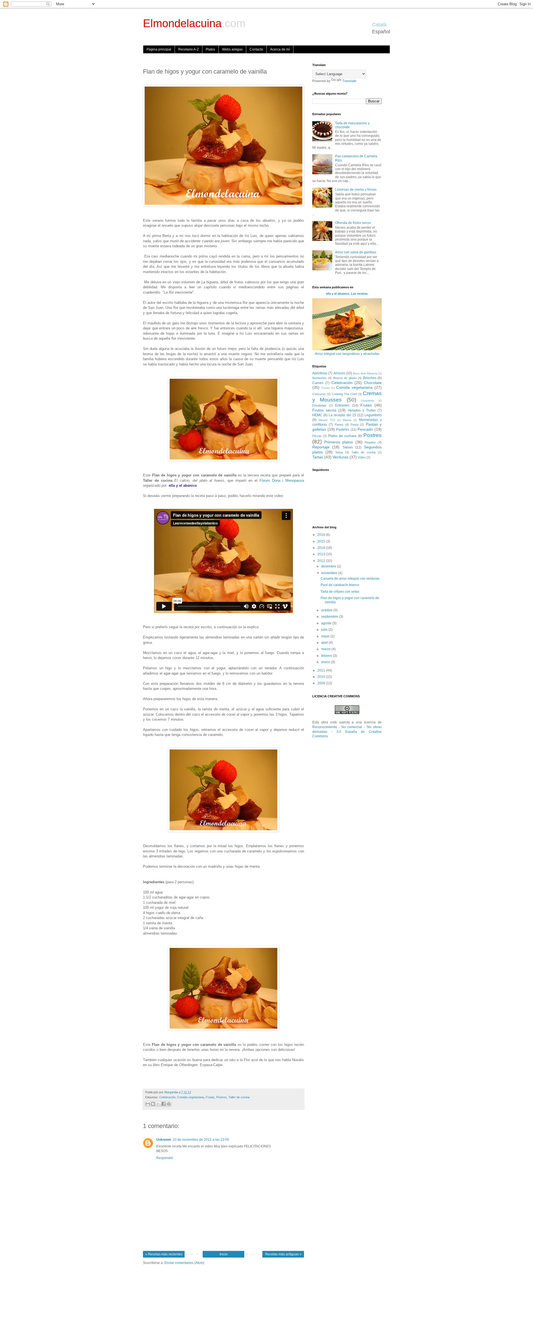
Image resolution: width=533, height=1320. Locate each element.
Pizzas (316, 436)
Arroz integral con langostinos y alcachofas (347, 354)
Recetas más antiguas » (283, 1254)
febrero (327, 656)
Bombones (319, 378)
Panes (339, 424)
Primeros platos (338, 442)
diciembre (329, 566)
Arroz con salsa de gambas (355, 252)
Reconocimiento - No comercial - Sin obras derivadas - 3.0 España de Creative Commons (347, 731)
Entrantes (342, 405)
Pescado (365, 429)
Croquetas (367, 400)
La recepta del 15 (342, 415)
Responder (164, 1158)
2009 (321, 683)
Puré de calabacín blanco (340, 585)
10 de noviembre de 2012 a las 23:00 (201, 1140)
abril (325, 643)
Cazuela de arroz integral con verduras (350, 579)
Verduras (340, 457)
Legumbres (373, 415)
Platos (210, 49)
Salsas (348, 447)
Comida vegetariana (190, 1097)
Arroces (339, 373)
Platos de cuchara (342, 436)
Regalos (370, 442)
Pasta (354, 424)
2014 (321, 548)
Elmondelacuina (194, 23)
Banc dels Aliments (365, 373)
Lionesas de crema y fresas (355, 189)
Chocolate (373, 382)
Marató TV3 (327, 420)
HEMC (317, 415)
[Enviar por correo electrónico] (147, 1104)
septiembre (330, 617)
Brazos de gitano (345, 378)
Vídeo (362, 457)
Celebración (167, 1097)
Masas (347, 420)
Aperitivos (319, 373)
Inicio (224, 1254)
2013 (321, 554)
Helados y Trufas (362, 410)
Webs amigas (232, 49)
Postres (221, 1097)
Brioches (369, 378)
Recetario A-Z (188, 49)
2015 (321, 541)
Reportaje (321, 447)
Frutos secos (324, 410)
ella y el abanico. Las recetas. (347, 293)
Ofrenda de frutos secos (353, 223)
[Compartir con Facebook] (163, 1104)
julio (324, 630)
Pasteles (342, 429)
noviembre (329, 573)
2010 (321, 677)
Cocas (325, 387)
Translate (349, 81)
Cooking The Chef (344, 394)
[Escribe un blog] (153, 1104)
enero (326, 662)
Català (379, 24)
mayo (325, 636)
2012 (321, 561)
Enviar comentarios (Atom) (184, 1263)
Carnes (317, 383)
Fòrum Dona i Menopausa (282, 480)
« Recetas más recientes (163, 1254)
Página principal (159, 49)
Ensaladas (319, 405)
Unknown (163, 1140)
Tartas (317, 457)
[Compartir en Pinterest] (169, 1104)
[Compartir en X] (158, 1104)
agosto (326, 623)
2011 (321, 670)
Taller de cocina (239, 1097)
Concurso (319, 394)
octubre (327, 610)
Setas (339, 452)
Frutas (210, 1097)
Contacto (256, 49)
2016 (321, 535)
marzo (326, 649)
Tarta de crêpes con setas (340, 592)
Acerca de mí (280, 49)
